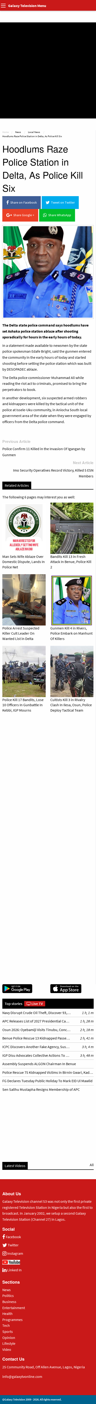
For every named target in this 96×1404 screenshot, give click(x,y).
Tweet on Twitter (62, 202)
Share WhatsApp (59, 215)
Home (5, 132)
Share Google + (23, 215)
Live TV (37, 1003)
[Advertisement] (48, 70)
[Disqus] (47, 781)
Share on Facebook (23, 202)
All (92, 1164)
